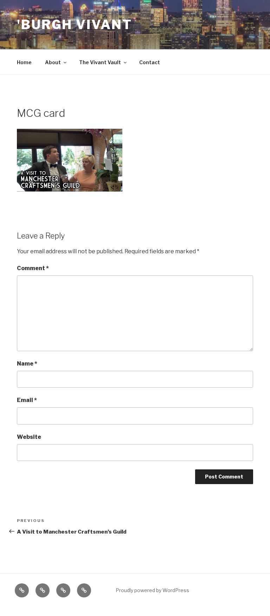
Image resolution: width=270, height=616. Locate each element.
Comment (33, 268)
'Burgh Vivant (74, 24)
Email (27, 400)
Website (29, 437)
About (53, 62)
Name (27, 363)
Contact (149, 62)
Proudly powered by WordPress (152, 590)
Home (24, 62)
